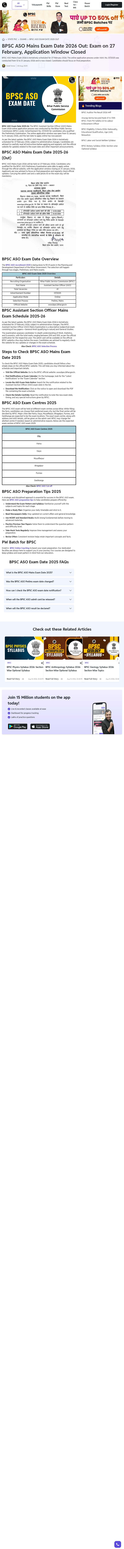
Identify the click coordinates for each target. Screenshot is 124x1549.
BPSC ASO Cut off (44, 486)
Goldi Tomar (10, 66)
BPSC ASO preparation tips (21, 500)
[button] (117, 1544)
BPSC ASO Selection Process (44, 346)
